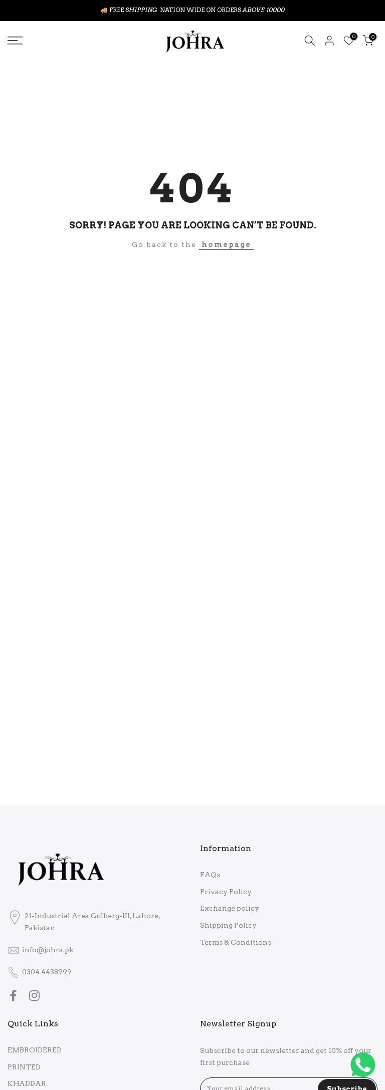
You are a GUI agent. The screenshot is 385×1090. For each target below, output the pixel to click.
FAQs (210, 875)
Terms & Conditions (235, 942)
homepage (226, 244)
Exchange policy (229, 908)
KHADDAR (27, 1083)
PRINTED (24, 1067)
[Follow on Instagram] (34, 995)
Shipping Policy (228, 925)
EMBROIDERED (35, 1050)
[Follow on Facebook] (13, 995)
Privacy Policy (226, 892)
